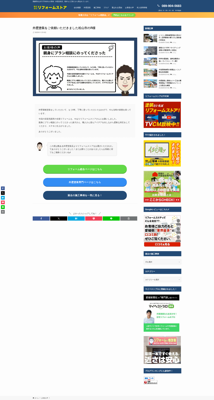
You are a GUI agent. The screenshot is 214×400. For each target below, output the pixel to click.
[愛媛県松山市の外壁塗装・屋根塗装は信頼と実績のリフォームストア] (50, 7)
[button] (41, 218)
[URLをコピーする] (128, 218)
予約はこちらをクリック (123, 15)
